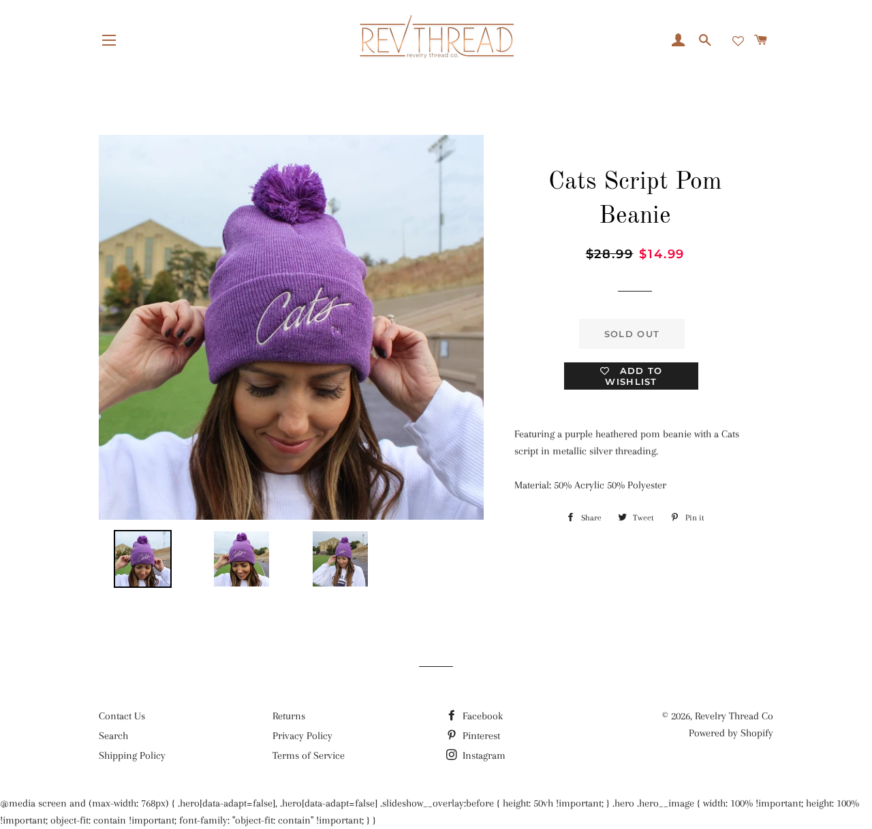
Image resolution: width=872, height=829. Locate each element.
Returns (288, 716)
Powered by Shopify (731, 733)
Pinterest (480, 736)
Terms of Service (308, 755)
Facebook (481, 716)
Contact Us (122, 716)
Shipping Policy (132, 755)
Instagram (482, 755)
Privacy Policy (302, 736)
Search (113, 736)
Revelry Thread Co (734, 716)
